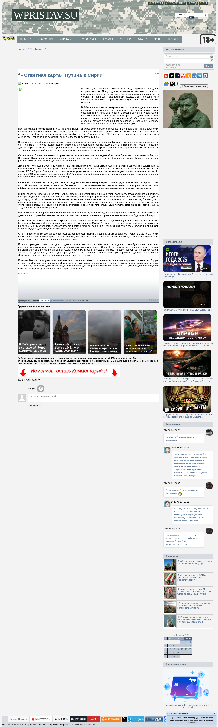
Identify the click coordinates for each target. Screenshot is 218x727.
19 (170, 653)
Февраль (39, 49)
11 (166, 649)
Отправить (34, 405)
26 (170, 656)
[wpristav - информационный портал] (194, 86)
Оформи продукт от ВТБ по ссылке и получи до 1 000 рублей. (188, 706)
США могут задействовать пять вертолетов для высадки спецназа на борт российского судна (194, 619)
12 (170, 649)
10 (190, 645)
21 (178, 653)
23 (186, 653)
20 (174, 653)
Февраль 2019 (183, 635)
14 (178, 649)
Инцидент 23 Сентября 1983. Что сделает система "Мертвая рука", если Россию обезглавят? (188, 380)
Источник (23, 273)
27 (174, 656)
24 (190, 653)
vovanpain (45, 300)
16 (186, 649)
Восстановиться (172, 65)
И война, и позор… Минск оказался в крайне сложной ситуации (194, 562)
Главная (22, 49)
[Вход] (40, 388)
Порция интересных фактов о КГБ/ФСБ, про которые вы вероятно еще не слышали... (188, 415)
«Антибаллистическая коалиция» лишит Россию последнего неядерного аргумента (193, 605)
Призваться (170, 67)
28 (178, 656)
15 (182, 649)
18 (166, 653)
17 (190, 649)
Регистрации (191, 722)
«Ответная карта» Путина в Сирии (63, 301)
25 (166, 656)
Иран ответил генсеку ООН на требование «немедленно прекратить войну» (192, 577)
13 (174, 649)
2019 (30, 49)
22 (182, 653)
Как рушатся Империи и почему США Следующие (188, 310)
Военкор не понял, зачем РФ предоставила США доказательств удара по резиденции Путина (194, 591)
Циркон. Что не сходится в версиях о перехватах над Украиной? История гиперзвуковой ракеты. (188, 344)
